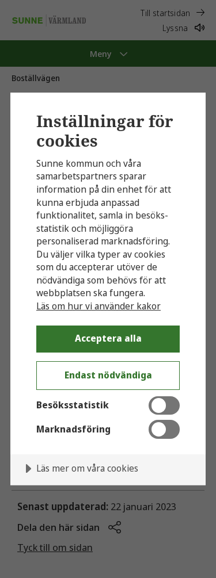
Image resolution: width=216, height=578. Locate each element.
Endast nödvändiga (108, 375)
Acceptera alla (108, 338)
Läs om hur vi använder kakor (98, 306)
